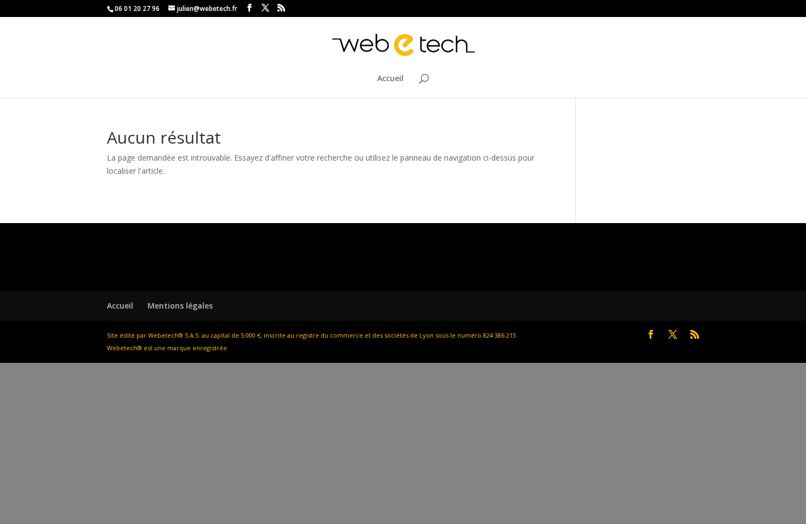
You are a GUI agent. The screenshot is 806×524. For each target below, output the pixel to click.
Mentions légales (180, 305)
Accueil (390, 79)
